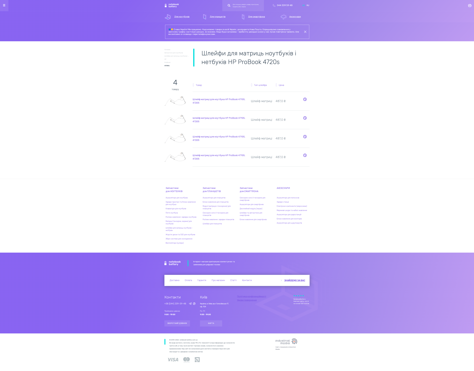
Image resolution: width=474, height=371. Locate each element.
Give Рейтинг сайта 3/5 (299, 296)
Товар (199, 85)
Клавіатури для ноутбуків (176, 209)
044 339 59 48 (285, 5)
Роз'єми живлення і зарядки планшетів (218, 219)
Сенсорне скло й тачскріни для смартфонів (252, 199)
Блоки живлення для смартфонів (253, 219)
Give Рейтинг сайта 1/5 (294, 296)
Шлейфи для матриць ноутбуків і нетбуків (179, 229)
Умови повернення (247, 300)
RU (308, 5)
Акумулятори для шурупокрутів (289, 223)
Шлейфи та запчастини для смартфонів (251, 214)
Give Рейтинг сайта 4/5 (301, 296)
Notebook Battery (172, 263)
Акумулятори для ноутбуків (177, 198)
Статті (233, 280)
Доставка (174, 280)
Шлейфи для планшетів (212, 224)
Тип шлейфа (260, 85)
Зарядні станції (283, 202)
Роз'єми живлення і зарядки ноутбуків (181, 217)
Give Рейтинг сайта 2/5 (296, 296)
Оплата (188, 280)
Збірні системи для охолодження (179, 239)
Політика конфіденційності (251, 296)
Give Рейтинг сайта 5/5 (303, 296)
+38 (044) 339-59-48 (175, 303)
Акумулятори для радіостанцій (289, 215)
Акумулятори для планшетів (214, 198)
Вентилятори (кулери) (175, 243)
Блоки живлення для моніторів (289, 219)
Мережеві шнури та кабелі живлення (292, 210)
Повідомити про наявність (305, 99)
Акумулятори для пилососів (288, 198)
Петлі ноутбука (172, 213)
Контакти (247, 280)
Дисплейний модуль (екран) (251, 209)
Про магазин (218, 280)
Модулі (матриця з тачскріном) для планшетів (217, 207)
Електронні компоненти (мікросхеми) (292, 206)
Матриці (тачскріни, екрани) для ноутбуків (179, 222)
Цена (281, 85)
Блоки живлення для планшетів (215, 202)
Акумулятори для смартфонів (252, 204)
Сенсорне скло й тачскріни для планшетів (215, 214)
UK (303, 5)
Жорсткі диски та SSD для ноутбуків (180, 235)
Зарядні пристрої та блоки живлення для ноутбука (181, 203)
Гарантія (201, 280)
